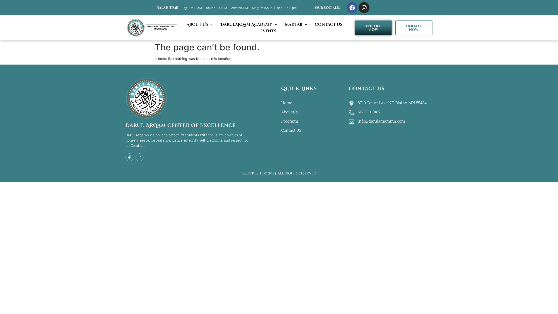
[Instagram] (364, 7)
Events (268, 31)
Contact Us (328, 24)
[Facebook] (352, 7)
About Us (197, 24)
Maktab (293, 24)
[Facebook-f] (129, 157)
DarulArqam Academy (246, 24)
